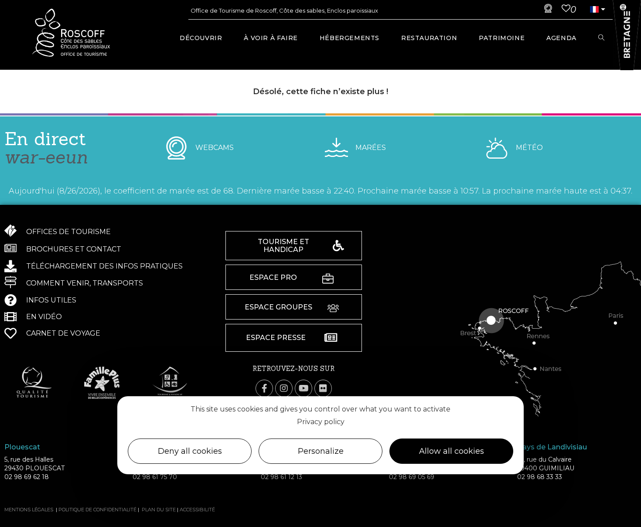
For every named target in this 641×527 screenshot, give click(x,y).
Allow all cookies (451, 451)
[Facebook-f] (264, 388)
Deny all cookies (190, 451)
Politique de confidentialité (97, 510)
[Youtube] (303, 388)
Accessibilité (197, 510)
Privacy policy (320, 421)
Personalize (321, 451)
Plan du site (159, 510)
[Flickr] (323, 388)
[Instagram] (284, 388)
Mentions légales (28, 510)
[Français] (594, 9)
